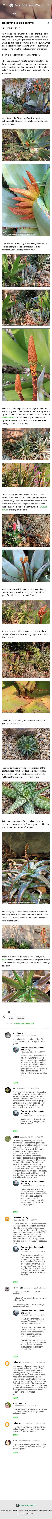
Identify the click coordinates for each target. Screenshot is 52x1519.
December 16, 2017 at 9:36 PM (25, 1406)
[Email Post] (9, 1013)
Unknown (17, 1362)
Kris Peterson (19, 1033)
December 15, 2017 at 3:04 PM (33, 1052)
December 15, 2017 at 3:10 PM (33, 1116)
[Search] (48, 5)
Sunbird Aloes (8, 417)
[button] (48, 23)
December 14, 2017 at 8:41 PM (25, 1036)
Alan (15, 1441)
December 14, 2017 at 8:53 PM (27, 1088)
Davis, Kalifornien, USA (24, 1024)
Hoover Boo (18, 1288)
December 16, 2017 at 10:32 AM (33, 1315)
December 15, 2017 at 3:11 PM (33, 1186)
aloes (11, 1018)
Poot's (5, 959)
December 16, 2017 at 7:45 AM (35, 1288)
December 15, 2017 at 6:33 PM (25, 1220)
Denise (16, 1137)
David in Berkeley (20, 1218)
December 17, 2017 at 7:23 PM (33, 1423)
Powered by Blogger (27, 1505)
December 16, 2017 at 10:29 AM (33, 1251)
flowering (20, 1018)
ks (14, 1088)
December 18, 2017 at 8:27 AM (29, 1441)
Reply (15, 1083)
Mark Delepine (19, 1403)
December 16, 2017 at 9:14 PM (33, 1362)
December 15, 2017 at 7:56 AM (31, 1137)
